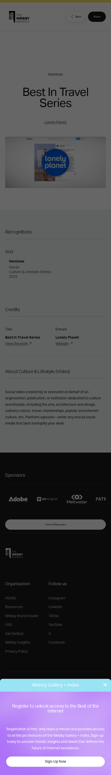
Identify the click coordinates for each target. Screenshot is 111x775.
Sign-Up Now (55, 761)
